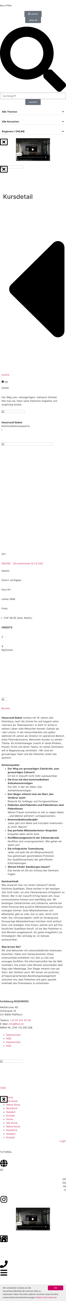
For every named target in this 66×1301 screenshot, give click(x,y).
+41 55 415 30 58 (20, 1020)
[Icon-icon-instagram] (12, 1051)
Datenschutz (13, 1034)
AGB (8, 1038)
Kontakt (10, 1115)
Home (9, 1097)
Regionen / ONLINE (13, 131)
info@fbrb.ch (16, 1023)
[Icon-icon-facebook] (4, 1051)
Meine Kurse (13, 1104)
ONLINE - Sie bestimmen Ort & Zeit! (22, 563)
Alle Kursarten (10, 121)
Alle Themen (9, 111)
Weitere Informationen (46, 1297)
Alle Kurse (11, 1101)
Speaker (11, 1111)
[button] (33, 112)
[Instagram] (4, 1199)
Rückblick (11, 1108)
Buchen (6, 708)
